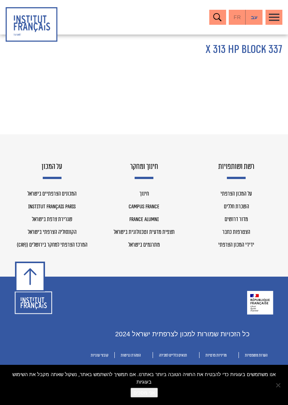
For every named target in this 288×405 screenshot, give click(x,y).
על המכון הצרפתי (236, 194)
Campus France (144, 207)
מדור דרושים (236, 220)
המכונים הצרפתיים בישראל (51, 194)
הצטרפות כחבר (236, 232)
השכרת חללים (236, 207)
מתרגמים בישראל (144, 245)
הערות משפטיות (256, 355)
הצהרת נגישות (131, 355)
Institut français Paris (52, 207)
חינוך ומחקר (144, 167)
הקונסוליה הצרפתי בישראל (52, 232)
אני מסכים (144, 393)
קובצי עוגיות (99, 355)
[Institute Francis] (31, 24)
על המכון (52, 167)
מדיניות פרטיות (216, 355)
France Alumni (144, 220)
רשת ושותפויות (236, 167)
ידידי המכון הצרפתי (236, 245)
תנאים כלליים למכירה (173, 355)
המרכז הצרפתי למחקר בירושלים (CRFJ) (52, 245)
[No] (278, 385)
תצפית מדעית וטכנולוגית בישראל (144, 232)
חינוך (144, 194)
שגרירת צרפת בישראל (52, 220)
